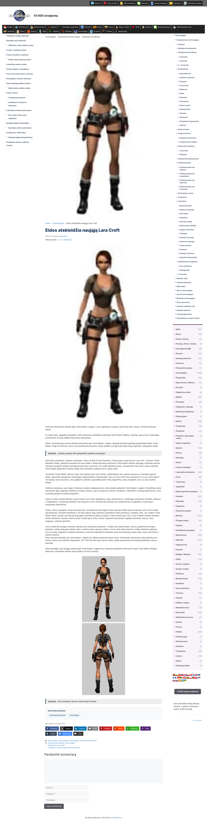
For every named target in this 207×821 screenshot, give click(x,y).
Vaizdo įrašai (122, 31)
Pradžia (10, 27)
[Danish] (190, 675)
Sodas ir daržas (182, 339)
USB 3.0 (183, 125)
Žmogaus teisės (182, 520)
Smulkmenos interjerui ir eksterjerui (17, 104)
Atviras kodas (183, 129)
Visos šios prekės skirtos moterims (20, 74)
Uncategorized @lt (183, 349)
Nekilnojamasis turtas (184, 27)
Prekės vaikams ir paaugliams (18, 69)
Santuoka (10, 31)
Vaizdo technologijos (185, 294)
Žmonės (109, 31)
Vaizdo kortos (185, 105)
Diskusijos (144, 3)
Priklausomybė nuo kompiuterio (187, 175)
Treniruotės (180, 482)
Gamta (178, 661)
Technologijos (82, 31)
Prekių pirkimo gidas (184, 368)
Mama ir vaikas (124, 27)
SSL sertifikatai (186, 266)
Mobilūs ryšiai (182, 278)
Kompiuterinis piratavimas (188, 159)
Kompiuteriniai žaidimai (91, 37)
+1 (58, 240)
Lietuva (110, 27)
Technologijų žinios (184, 314)
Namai (178, 462)
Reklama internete (187, 210)
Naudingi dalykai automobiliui (18, 123)
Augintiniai (180, 487)
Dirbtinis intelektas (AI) (186, 306)
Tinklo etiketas (185, 245)
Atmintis (183, 113)
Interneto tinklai (186, 222)
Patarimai (180, 363)
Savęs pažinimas (182, 588)
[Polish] (190, 678)
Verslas (179, 622)
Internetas (182, 201)
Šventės (179, 353)
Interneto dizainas (187, 237)
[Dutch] (193, 675)
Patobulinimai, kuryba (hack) (188, 318)
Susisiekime (177, 3)
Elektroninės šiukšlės (188, 226)
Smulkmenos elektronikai (16, 133)
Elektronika (181, 286)
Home (47, 223)
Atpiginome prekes (183, 392)
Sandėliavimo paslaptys (185, 530)
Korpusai (183, 81)
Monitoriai (184, 117)
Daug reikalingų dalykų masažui (19, 83)
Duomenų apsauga (187, 241)
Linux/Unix (184, 151)
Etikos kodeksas (129, 3)
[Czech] (188, 675)
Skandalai (180, 501)
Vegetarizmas (181, 545)
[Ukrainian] (185, 680)
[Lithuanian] (188, 678)
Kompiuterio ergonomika (189, 121)
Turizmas (97, 31)
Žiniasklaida (181, 378)
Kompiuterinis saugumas (188, 262)
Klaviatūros (184, 101)
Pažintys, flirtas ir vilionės (186, 344)
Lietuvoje (183, 61)
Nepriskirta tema (182, 608)
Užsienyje (183, 57)
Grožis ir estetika (182, 564)
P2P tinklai (184, 214)
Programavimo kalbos (188, 142)
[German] (179, 678)
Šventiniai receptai (183, 511)
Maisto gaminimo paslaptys (187, 491)
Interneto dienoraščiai (188, 257)
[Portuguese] (193, 678)
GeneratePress (116, 818)
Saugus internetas (187, 229)
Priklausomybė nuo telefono (187, 168)
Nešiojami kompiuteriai (187, 48)
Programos (182, 197)
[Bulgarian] (176, 675)
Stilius (45, 31)
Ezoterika (179, 646)
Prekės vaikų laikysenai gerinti (19, 59)
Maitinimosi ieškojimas (185, 411)
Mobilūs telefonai (183, 310)
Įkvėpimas (180, 583)
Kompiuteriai (183, 69)
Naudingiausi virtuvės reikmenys (19, 79)
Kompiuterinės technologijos (69, 37)
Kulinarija (88, 27)
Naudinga (180, 458)
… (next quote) (196, 720)
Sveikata (56, 31)
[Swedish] (182, 680)
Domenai (183, 249)
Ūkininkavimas (182, 641)
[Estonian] (199, 675)
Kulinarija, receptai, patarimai (18, 36)
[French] (176, 678)
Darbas (53, 27)
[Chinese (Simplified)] (179, 675)
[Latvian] (185, 678)
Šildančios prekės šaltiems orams (21, 45)
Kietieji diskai (185, 109)
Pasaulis (179, 549)
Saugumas (180, 506)
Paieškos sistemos (187, 253)
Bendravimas (23, 27)
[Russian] (196, 678)
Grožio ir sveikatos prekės (16, 50)
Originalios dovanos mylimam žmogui (18, 143)
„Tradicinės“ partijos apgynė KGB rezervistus (64, 748)
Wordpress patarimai (188, 138)
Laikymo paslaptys (183, 467)
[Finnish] (173, 678)
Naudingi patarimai (164, 27)
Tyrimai (179, 627)
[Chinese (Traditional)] (182, 675)
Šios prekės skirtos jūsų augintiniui (17, 116)
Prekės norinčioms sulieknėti (17, 55)
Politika (179, 632)
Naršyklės (183, 218)
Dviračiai (179, 387)
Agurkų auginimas (183, 443)
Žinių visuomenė (183, 302)
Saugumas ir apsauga (184, 407)
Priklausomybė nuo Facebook (187, 188)
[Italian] (182, 678)
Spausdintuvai (185, 73)
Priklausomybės (184, 163)
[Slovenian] (176, 680)
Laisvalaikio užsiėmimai (70, 27)
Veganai (179, 525)
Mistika (179, 397)
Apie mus (98, 3)
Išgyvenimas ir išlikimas (185, 382)
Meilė (137, 27)
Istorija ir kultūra (182, 569)
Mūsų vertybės (112, 3)
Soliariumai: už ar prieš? (56, 745)
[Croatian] (185, 675)
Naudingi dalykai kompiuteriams (20, 137)
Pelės (182, 93)
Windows (183, 155)
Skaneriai (183, 97)
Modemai (183, 89)
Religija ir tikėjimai (183, 554)
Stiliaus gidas (181, 416)
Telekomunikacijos (184, 282)
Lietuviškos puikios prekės (17, 64)
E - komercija (183, 65)
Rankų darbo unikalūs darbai (19, 88)
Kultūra (99, 27)
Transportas (180, 651)
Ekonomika (180, 612)
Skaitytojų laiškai (183, 666)
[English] (196, 675)
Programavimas (184, 133)
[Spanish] (179, 680)
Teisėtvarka (180, 426)
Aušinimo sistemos (187, 77)
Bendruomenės (39, 27)
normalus (68, 240)
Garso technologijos (184, 290)
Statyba (179, 598)
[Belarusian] (173, 675)
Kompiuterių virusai (185, 193)
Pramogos (180, 402)
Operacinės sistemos (186, 146)
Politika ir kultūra (182, 603)
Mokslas (148, 27)
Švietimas (68, 31)
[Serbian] (199, 678)
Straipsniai (180, 431)
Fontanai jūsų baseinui (16, 98)
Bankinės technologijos (186, 298)
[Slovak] (173, 680)
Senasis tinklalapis (160, 3)
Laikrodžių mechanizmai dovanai (19, 110)
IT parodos (182, 274)
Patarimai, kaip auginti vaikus (185, 437)
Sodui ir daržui (12, 93)
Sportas (33, 31)
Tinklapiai (183, 233)
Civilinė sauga (181, 637)
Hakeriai (181, 44)
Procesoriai (184, 85)
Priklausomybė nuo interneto (187, 181)
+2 (61, 240)
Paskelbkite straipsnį (195, 3)
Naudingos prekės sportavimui (19, 128)
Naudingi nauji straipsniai (16, 40)
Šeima (22, 31)
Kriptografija (185, 270)
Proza (178, 477)
